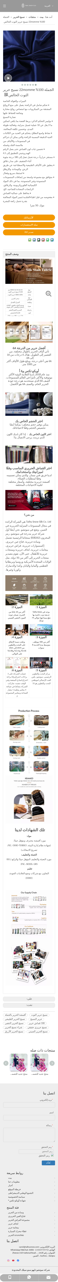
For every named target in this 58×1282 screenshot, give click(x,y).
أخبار (10, 1186)
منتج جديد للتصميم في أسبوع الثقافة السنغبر (19, 1074)
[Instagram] (8, 1261)
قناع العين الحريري (16, 1216)
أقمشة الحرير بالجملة (15, 1015)
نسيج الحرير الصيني (38, 1031)
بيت (10, 1178)
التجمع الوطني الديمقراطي (20, 1193)
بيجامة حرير (13, 1228)
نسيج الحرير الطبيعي (15, 1019)
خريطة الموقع (14, 1189)
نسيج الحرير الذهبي (14, 1023)
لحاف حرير (13, 1224)
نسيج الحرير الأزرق (14, 1031)
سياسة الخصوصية (16, 1197)
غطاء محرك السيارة (17, 1231)
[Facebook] (18, 1261)
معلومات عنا (14, 1182)
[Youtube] (13, 1261)
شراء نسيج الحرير (13, 1027)
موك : (41, 205)
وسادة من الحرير (16, 1213)
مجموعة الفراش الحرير (19, 1220)
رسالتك (27, 218)
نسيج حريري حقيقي (37, 1027)
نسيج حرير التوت (39, 1015)
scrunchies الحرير (16, 1235)
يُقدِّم (48, 1163)
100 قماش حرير (37, 1023)
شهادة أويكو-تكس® (17, 1201)
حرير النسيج (36, 1019)
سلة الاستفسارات (29, 225)
